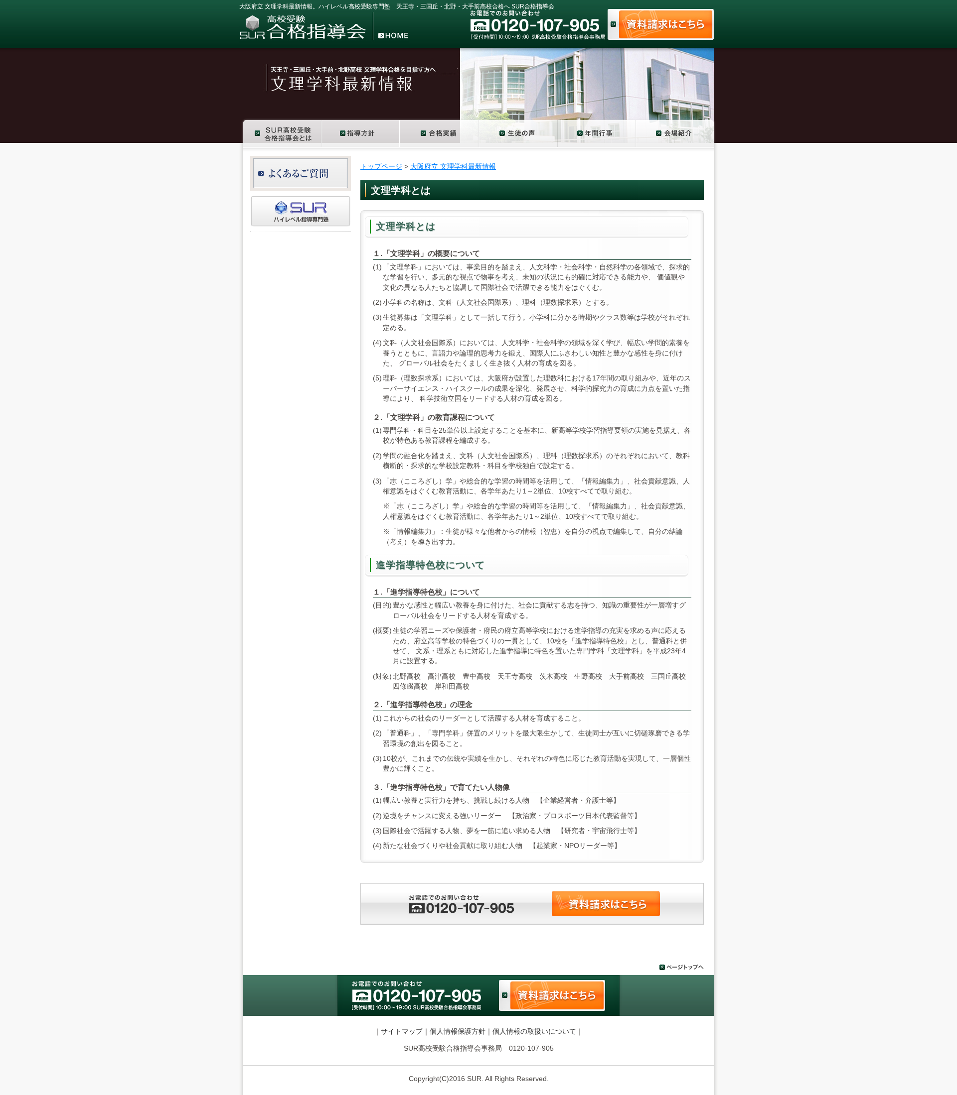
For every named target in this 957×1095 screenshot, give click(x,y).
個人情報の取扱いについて (534, 1031)
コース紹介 (361, 133)
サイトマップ (402, 1031)
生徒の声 (518, 133)
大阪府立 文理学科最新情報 (453, 166)
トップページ (381, 166)
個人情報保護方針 (457, 1031)
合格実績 (439, 133)
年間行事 (597, 133)
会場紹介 (677, 133)
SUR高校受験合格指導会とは (280, 133)
